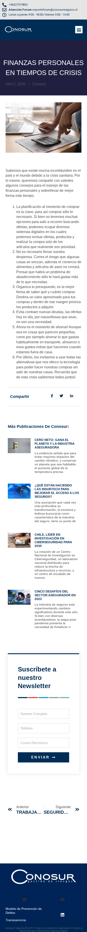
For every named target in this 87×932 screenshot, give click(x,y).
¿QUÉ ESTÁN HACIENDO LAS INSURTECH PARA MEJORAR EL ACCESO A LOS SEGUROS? (57, 491)
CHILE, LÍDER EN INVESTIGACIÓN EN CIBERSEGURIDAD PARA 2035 (53, 540)
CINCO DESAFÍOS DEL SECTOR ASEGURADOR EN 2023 (55, 595)
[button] (79, 29)
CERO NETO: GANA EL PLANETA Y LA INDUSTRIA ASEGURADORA (54, 443)
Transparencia (16, 920)
